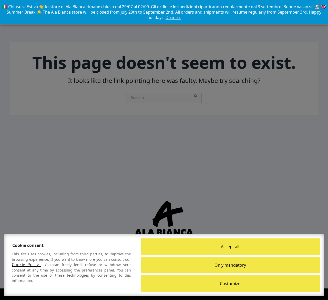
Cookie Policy (26, 264)
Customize (230, 283)
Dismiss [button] (173, 17)
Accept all (230, 246)
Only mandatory (230, 265)
